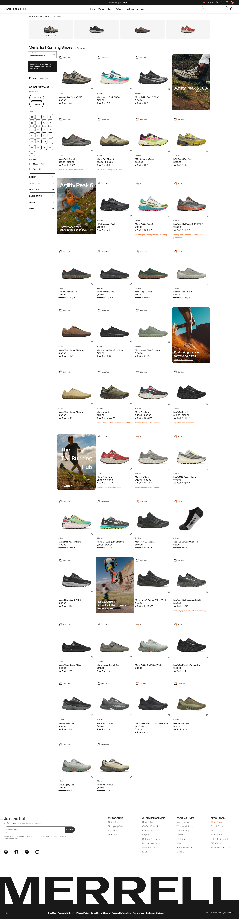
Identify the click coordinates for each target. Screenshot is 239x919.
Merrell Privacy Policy (11, 839)
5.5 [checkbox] (32, 123)
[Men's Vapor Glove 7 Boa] (76, 641)
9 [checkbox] (50, 129)
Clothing (181, 839)
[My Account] (221, 2)
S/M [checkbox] (44, 147)
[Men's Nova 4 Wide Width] (76, 576)
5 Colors (176, 220)
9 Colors (138, 220)
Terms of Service (56, 836)
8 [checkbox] (38, 129)
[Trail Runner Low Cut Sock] (191, 518)
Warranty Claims (150, 847)
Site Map (52, 913)
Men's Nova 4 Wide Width (70, 600)
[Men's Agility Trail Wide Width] (153, 641)
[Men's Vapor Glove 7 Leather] (76, 326)
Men (92, 9)
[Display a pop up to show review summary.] (74, 164)
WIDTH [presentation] (32, 160)
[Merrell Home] (17, 9)
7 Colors (138, 408)
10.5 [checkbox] (44, 135)
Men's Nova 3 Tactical (145, 542)
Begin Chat (148, 822)
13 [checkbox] (50, 141)
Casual (180, 834)
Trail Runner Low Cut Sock (185, 542)
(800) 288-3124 (150, 826)
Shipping (146, 834)
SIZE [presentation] (31, 111)
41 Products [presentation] (79, 48)
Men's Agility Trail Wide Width (148, 665)
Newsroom (216, 834)
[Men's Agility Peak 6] (153, 200)
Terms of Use (138, 913)
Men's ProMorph (142, 412)
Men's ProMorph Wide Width (186, 665)
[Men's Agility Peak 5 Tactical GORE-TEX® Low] (153, 700)
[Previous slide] (94, 2)
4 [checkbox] (38, 117)
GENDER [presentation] (33, 91)
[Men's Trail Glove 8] (76, 135)
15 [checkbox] (38, 147)
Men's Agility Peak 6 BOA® (70, 97)
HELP (210, 2)
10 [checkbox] (38, 135)
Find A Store (217, 826)
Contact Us (148, 830)
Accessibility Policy (66, 913)
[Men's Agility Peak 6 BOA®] (76, 73)
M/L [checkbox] (50, 147)
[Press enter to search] (225, 8)
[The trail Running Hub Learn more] (76, 462)
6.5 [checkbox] (44, 123)
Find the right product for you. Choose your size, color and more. (41, 66)
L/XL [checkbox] (32, 154)
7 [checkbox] (50, 123)
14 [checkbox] (32, 147)
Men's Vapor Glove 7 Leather (72, 350)
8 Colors (61, 155)
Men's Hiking (183, 822)
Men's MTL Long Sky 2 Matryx (110, 542)
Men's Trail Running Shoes (50, 47)
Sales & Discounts (220, 839)
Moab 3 (180, 851)
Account (112, 830)
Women (101, 9)
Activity (120, 9)
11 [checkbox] (50, 135)
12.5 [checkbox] (44, 141)
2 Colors (176, 473)
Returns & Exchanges (153, 839)
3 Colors (61, 93)
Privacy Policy (43, 836)
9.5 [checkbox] (32, 135)
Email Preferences (220, 847)
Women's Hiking (185, 826)
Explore (145, 9)
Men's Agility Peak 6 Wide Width (188, 600)
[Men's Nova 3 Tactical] (153, 518)
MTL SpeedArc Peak (144, 159)
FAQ (144, 851)
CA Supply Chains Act (155, 913)
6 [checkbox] (38, 123)
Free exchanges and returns (119, 2)
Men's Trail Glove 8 (67, 159)
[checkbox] (42, 164)
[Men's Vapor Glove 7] (76, 268)
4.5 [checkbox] (44, 117)
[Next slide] (145, 2)
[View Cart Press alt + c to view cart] (231, 8)
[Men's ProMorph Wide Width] (191, 641)
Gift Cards (216, 843)
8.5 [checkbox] (44, 129)
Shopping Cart (115, 826)
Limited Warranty (151, 843)
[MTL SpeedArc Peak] (153, 135)
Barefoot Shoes (184, 847)
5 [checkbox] (50, 117)
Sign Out (112, 834)
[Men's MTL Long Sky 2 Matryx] (115, 518)
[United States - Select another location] (204, 3)
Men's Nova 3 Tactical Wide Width (150, 600)
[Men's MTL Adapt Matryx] (191, 453)
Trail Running (183, 830)
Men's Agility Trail (66, 723)
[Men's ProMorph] (153, 388)
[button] (42, 87)
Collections (132, 9)
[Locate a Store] (216, 2)
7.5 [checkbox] (32, 129)
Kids (110, 9)
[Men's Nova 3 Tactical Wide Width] (153, 576)
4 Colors (61, 288)
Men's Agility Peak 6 (144, 224)
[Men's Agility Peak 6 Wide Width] (191, 576)
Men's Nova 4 (103, 412)
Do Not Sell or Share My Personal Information (111, 913)
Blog (213, 830)
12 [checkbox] (38, 141)
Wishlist (92, 89)
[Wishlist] (226, 2)
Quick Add (66, 57)
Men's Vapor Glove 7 (68, 292)
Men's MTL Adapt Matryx (184, 477)
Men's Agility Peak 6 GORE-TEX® (188, 224)
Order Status (114, 822)
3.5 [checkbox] (32, 117)
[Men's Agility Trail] (76, 700)
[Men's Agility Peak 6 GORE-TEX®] (191, 200)
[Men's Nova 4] (115, 388)
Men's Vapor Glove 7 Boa (70, 665)
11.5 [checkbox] (32, 141)
